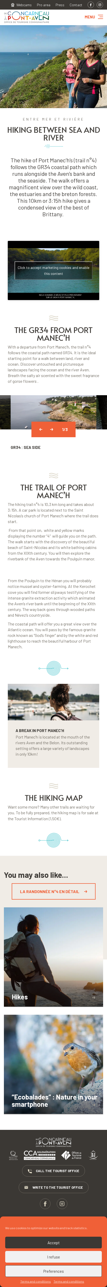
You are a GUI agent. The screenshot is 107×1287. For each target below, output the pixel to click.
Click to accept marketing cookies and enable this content (53, 270)
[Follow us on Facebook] (91, 5)
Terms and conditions (35, 1281)
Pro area (43, 5)
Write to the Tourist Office (57, 1187)
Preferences (53, 1271)
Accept (54, 1242)
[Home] (26, 23)
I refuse (53, 1257)
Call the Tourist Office (57, 1171)
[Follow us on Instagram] (100, 5)
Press (60, 5)
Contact (76, 5)
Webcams (24, 5)
